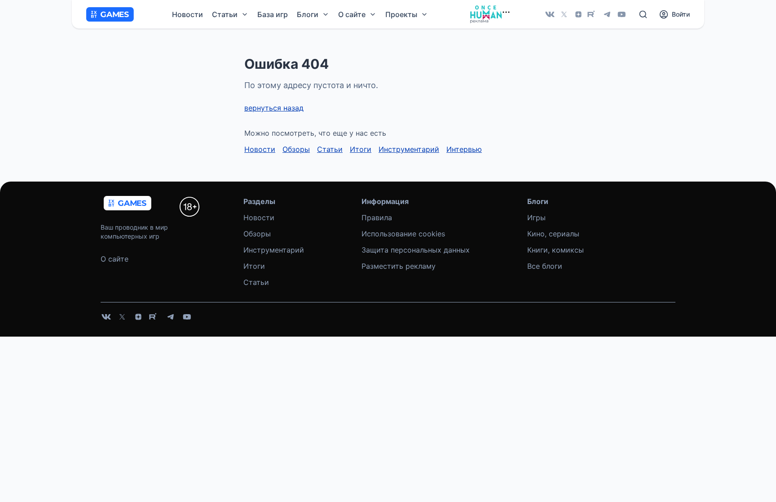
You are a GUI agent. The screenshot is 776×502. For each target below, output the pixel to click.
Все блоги (544, 266)
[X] (564, 14)
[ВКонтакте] (549, 14)
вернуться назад (274, 107)
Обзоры (296, 149)
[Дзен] (578, 14)
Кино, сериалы (553, 233)
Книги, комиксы (555, 249)
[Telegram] (607, 14)
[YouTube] (621, 14)
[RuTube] (592, 14)
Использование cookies (403, 233)
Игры (536, 217)
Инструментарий (409, 149)
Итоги (360, 149)
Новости (187, 14)
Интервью (464, 149)
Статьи (330, 149)
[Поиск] (643, 14)
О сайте (114, 258)
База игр (272, 14)
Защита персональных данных (416, 249)
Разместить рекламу (399, 266)
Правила (377, 217)
